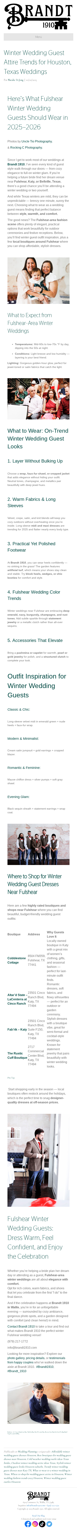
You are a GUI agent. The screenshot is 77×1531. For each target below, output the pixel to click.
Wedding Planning (27, 1451)
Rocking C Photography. (26, 147)
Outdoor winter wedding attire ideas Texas (33, 1463)
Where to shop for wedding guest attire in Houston (37, 1474)
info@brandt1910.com (36, 1505)
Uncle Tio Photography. (37, 141)
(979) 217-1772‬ (53, 1505)
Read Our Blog (38, 1515)
